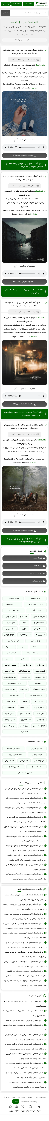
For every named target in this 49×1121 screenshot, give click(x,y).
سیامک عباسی (9, 689)
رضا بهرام (24, 707)
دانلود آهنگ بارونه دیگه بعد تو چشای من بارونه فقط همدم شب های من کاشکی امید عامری (26, 848)
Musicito (34, 88)
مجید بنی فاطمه (13, 748)
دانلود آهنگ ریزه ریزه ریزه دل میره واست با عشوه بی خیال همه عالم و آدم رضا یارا (26, 954)
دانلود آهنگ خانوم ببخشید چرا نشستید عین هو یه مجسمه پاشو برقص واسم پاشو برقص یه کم (25, 916)
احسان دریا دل (10, 719)
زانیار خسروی (10, 701)
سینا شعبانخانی (13, 695)
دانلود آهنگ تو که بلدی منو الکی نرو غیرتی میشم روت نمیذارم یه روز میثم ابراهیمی (26, 897)
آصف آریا (24, 731)
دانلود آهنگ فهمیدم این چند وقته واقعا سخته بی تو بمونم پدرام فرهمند (23, 304)
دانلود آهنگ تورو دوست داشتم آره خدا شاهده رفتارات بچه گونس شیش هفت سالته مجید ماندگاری (26, 973)
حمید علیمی (9, 760)
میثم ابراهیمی (13, 598)
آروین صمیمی (9, 725)
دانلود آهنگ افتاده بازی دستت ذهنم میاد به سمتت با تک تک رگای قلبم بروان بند (25, 935)
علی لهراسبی (9, 671)
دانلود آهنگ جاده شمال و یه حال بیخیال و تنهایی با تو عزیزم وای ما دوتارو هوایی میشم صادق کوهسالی (25, 926)
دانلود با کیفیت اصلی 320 (23, 155)
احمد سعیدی (39, 622)
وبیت (16, 1101)
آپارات (17, 1110)
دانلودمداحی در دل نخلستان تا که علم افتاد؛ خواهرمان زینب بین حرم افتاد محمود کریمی (28, 1085)
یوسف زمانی (39, 628)
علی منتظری (40, 677)
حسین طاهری (13, 766)
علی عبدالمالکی (24, 671)
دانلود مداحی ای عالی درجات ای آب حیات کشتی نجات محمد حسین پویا (25, 1013)
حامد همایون (26, 719)
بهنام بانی (40, 719)
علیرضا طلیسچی (39, 616)
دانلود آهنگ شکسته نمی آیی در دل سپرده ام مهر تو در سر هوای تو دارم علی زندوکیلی (25, 829)
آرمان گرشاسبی (39, 725)
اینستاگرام (30, 1110)
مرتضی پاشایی (13, 640)
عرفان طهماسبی (14, 683)
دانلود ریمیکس (36, 573)
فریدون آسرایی (10, 665)
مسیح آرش (9, 647)
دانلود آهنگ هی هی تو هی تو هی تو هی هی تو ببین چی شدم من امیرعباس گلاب (26, 791)
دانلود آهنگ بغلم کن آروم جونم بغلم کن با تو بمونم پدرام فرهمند (23, 178)
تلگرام (38, 1110)
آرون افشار (24, 725)
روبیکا (10, 1110)
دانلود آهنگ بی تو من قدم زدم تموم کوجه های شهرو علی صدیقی (26, 867)
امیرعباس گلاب (13, 610)
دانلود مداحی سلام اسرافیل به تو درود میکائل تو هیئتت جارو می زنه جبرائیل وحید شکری (26, 1037)
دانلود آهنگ (40, 65)
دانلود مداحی (37, 581)
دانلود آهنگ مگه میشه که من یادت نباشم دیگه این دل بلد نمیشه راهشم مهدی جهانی (26, 800)
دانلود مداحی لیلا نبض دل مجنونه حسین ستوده (24, 1020)
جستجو (5, 13)
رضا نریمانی (24, 760)
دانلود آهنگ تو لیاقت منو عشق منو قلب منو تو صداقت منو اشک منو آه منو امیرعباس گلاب (27, 819)
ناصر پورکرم (40, 634)
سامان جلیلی (39, 707)
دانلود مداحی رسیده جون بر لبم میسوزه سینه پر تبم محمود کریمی (25, 1004)
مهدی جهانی (9, 634)
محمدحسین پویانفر (14, 754)
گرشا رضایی (11, 653)
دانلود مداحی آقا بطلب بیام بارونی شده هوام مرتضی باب (24, 1027)
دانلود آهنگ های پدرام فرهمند (24, 22)
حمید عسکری (25, 713)
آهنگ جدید (28, 4)
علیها (8, 659)
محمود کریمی (36, 748)
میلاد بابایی (10, 628)
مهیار (24, 628)
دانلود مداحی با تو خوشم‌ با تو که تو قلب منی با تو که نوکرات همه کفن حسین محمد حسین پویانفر (26, 1046)
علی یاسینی (25, 677)
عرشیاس (37, 683)
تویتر (23, 1110)
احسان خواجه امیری (35, 604)
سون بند (23, 689)
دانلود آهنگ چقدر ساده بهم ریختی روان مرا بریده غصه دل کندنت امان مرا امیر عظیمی (26, 810)
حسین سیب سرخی (24, 772)
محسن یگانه (36, 610)
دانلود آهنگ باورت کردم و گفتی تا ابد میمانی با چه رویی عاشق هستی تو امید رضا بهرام (25, 983)
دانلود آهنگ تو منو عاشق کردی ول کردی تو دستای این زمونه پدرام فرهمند (23, 426)
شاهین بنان (39, 701)
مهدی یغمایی (36, 640)
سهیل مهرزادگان (38, 689)
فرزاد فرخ (40, 665)
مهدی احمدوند (36, 598)
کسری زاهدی (40, 671)
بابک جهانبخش (12, 604)
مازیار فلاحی (38, 659)
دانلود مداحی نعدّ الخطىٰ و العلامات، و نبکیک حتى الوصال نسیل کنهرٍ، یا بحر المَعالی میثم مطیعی (26, 1065)
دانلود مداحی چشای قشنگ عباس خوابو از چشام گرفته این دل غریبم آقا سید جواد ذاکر (26, 1075)
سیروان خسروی (36, 695)
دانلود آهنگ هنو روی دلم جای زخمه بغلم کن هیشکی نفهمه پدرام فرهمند (23, 52)
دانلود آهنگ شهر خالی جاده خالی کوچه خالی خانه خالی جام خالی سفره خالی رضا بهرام (26, 838)
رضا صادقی (9, 707)
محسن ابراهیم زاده (34, 653)
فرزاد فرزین (26, 665)
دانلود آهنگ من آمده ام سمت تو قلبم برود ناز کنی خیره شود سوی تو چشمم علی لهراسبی (25, 964)
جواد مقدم (36, 766)
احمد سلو (23, 616)
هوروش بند (10, 622)
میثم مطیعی (39, 760)
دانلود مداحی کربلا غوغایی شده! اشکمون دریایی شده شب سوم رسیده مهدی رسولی (26, 1056)
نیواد (24, 622)
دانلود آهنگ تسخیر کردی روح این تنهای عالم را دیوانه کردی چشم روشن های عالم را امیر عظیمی (27, 857)
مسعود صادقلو (38, 647)
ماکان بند (22, 659)
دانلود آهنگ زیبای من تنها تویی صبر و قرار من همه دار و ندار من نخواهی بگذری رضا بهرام (25, 907)
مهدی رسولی (37, 754)
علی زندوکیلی (9, 616)
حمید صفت (40, 713)
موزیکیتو (41, 4)
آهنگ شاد (16, 4)
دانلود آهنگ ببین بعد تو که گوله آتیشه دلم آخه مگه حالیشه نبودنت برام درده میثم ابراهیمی (26, 877)
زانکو (25, 701)
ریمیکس (6, 4)
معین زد (23, 647)
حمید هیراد (9, 713)
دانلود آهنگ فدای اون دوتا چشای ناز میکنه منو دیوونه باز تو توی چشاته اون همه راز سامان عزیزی (26, 945)
